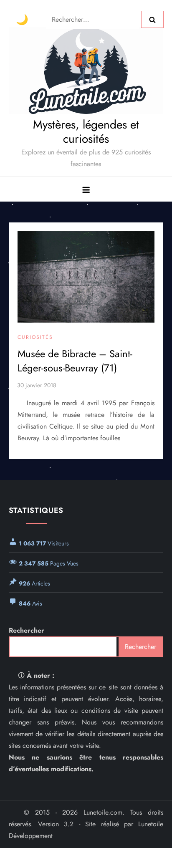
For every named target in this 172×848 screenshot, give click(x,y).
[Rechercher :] (93, 18)
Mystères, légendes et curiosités (86, 131)
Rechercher (26, 630)
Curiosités (35, 337)
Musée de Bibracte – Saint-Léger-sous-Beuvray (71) (75, 360)
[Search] (152, 19)
